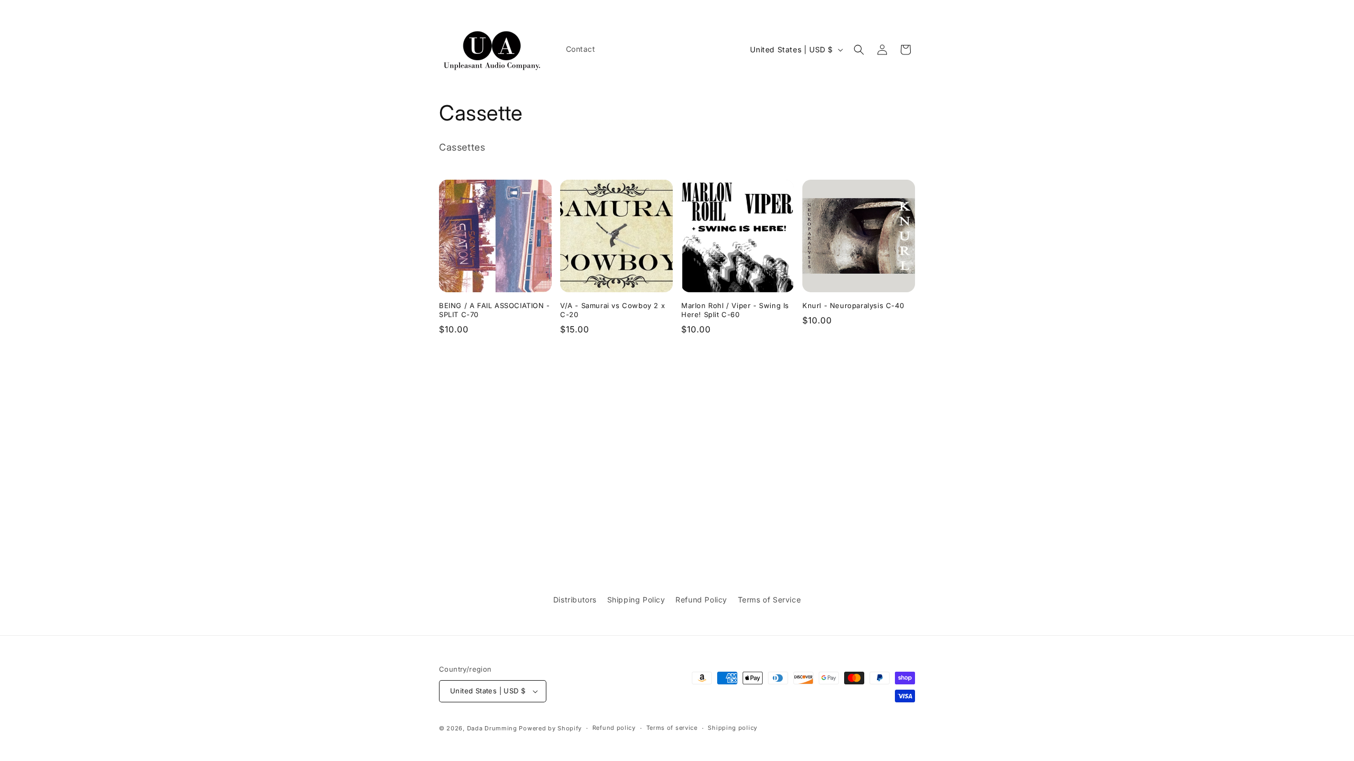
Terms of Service (769, 599)
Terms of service (672, 727)
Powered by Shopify (550, 728)
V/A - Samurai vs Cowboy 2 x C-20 (612, 310)
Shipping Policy (636, 599)
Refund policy (614, 727)
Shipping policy (732, 727)
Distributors (575, 599)
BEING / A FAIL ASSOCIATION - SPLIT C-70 (494, 310)
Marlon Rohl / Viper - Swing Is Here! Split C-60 (735, 310)
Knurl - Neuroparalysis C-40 (853, 305)
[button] (859, 49)
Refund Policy (701, 599)
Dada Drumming (492, 728)
